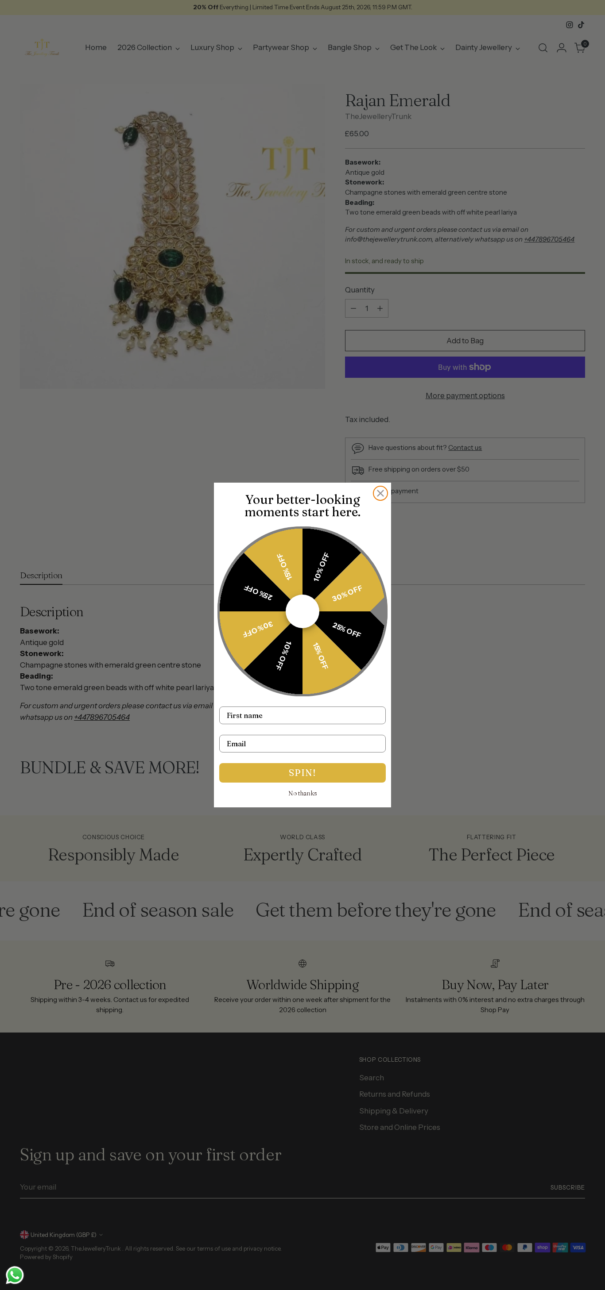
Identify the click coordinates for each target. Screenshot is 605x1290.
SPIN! (302, 772)
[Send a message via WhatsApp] (14, 1275)
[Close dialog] (380, 493)
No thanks (302, 793)
